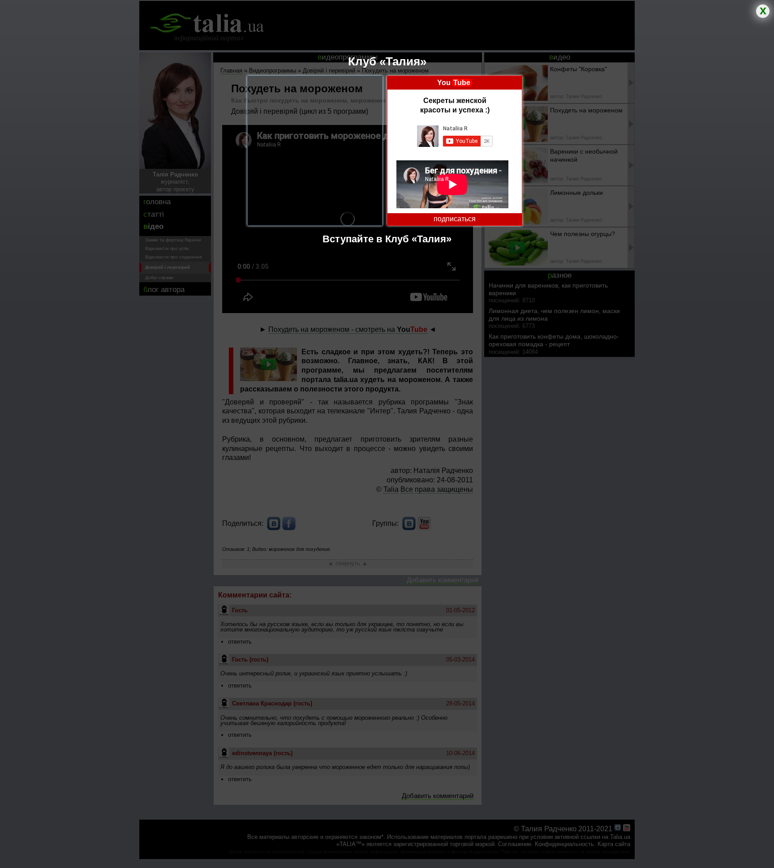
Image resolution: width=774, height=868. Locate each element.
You (453, 82)
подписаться (455, 219)
